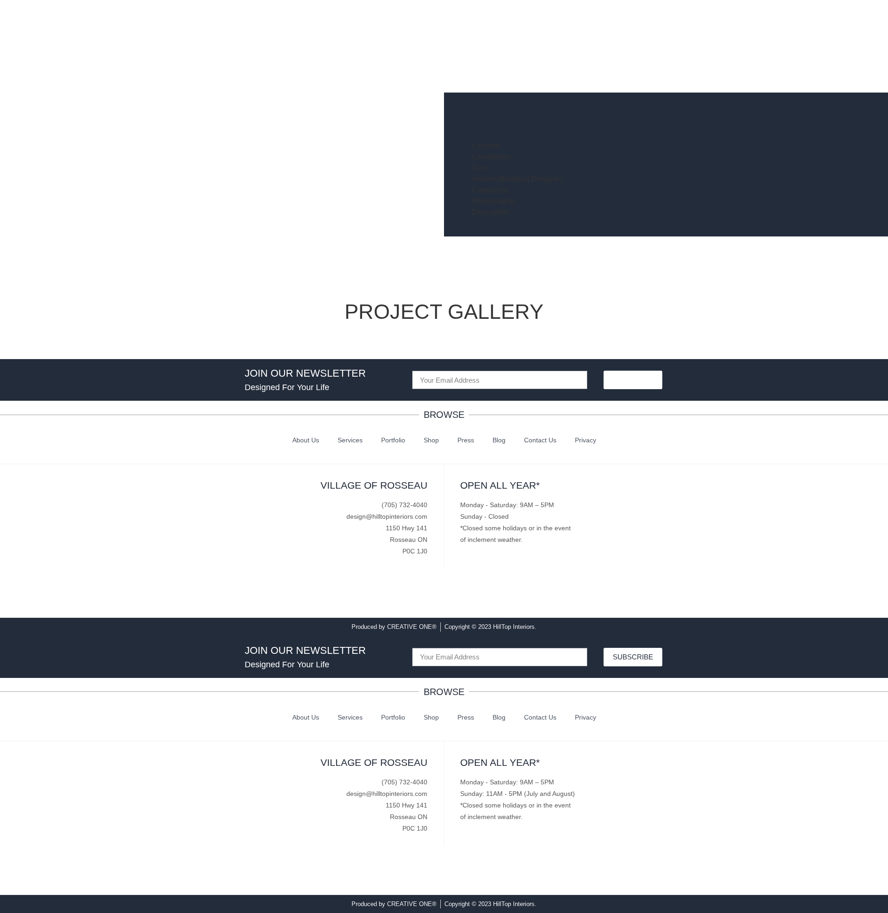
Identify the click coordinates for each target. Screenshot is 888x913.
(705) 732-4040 (404, 505)
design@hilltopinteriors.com (386, 516)
